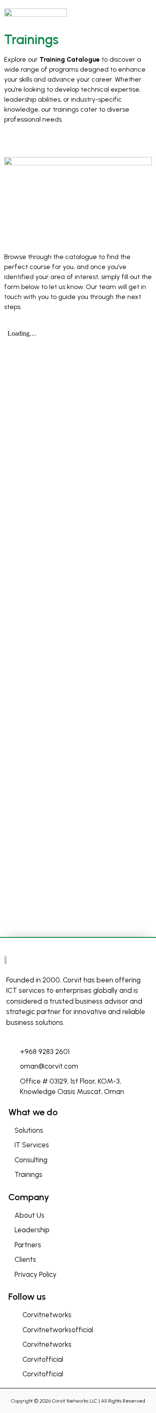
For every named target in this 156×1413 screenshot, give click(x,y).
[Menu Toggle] (142, 14)
